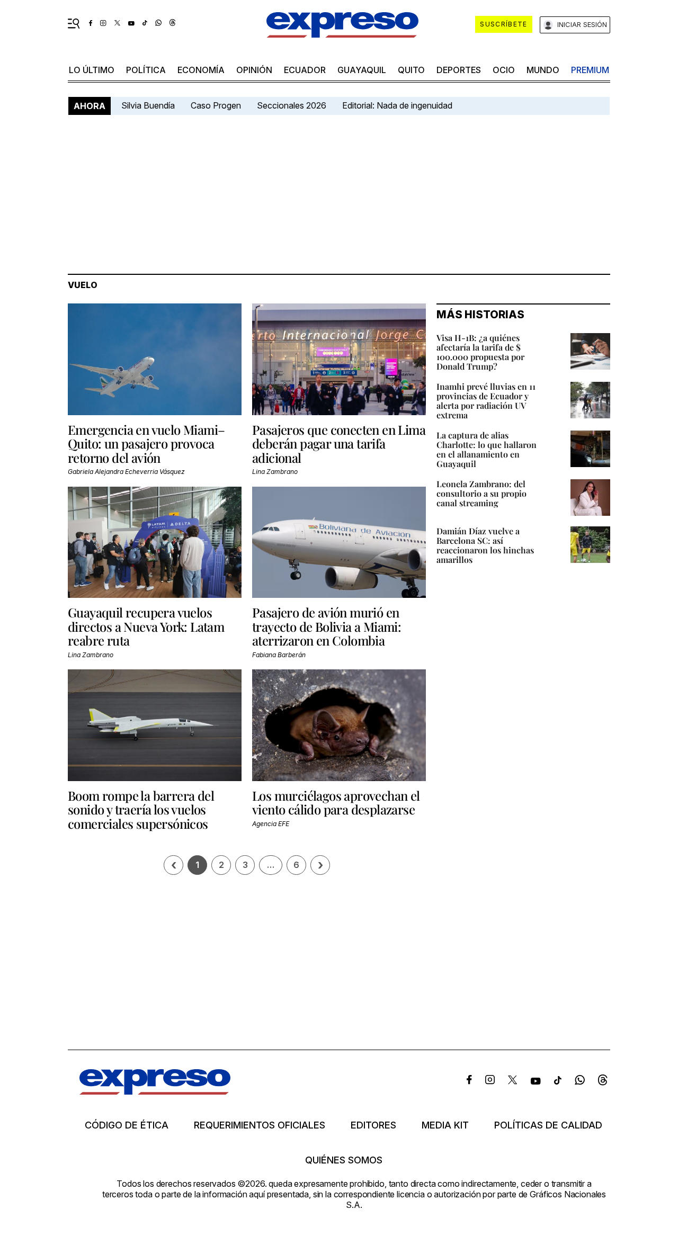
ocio (504, 70)
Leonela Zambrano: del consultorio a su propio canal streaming (481, 493)
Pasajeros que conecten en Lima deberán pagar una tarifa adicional (338, 443)
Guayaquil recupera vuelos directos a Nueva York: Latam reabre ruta (146, 626)
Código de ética (126, 1125)
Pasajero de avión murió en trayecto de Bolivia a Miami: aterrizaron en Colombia (326, 626)
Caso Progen (216, 105)
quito (411, 70)
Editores (373, 1125)
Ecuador (305, 70)
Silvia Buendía (148, 105)
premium (590, 70)
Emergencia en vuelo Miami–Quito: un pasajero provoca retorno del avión (146, 443)
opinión (254, 70)
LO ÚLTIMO (91, 70)
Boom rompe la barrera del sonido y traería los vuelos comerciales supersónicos (141, 809)
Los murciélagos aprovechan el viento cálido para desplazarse (336, 802)
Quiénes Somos (343, 1160)
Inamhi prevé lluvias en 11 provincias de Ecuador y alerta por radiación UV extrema (486, 400)
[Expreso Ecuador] (154, 1091)
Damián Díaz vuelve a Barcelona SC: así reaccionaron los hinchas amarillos (485, 545)
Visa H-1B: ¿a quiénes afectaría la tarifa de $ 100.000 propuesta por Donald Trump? (480, 352)
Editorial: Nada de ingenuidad (397, 105)
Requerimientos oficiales (259, 1125)
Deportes (458, 70)
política (146, 70)
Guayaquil (361, 70)
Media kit (445, 1125)
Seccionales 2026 (291, 105)
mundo (543, 70)
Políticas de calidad (548, 1125)
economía (201, 70)
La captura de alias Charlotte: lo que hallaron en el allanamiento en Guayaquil (486, 449)
